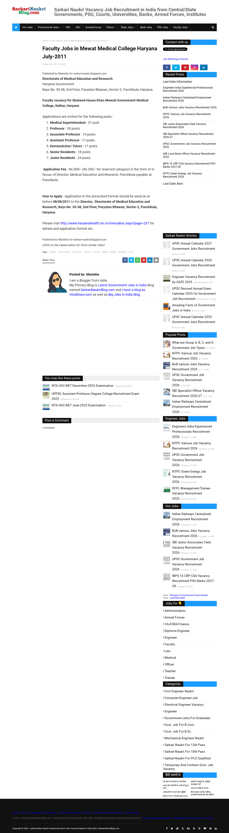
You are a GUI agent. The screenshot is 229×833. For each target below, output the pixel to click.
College (52, 252)
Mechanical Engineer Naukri (184, 738)
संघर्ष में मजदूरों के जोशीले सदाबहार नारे (200, 783)
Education (77, 252)
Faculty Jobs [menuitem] (180, 27)
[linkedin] (204, 67)
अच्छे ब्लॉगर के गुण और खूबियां (174, 792)
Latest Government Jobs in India (122, 285)
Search (87, 812)
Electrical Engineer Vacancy (184, 705)
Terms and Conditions (70, 812)
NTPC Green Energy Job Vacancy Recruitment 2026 (182, 175)
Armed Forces (175, 617)
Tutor (52, 41)
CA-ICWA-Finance (177, 624)
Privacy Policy (50, 812)
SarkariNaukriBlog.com (98, 290)
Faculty (87, 252)
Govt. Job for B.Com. (180, 725)
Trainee (170, 678)
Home (45, 41)
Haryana (96, 252)
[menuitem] (16, 27)
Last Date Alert (177, 598)
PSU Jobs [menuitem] (162, 27)
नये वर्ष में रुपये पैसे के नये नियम (174, 781)
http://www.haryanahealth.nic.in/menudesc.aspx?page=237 (105, 223)
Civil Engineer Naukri (179, 691)
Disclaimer (36, 812)
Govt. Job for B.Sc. (178, 731)
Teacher (170, 671)
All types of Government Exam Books (189, 595)
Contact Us (98, 812)
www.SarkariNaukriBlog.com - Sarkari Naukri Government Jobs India (177, 818)
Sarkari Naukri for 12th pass (185, 745)
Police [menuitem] (109, 27)
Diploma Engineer (177, 631)
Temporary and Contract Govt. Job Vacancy (188, 767)
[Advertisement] (26, 91)
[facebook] (166, 67)
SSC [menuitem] (78, 27)
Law (167, 651)
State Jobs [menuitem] (127, 27)
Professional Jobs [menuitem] (48, 27)
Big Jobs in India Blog (124, 294)
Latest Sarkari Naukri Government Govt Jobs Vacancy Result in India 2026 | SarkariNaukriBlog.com (74, 828)
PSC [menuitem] (68, 27)
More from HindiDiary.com (175, 796)
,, (163, 248)
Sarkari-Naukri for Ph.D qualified (188, 758)
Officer (169, 664)
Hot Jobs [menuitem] (27, 27)
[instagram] (194, 67)
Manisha (49, 64)
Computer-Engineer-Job (181, 698)
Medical (113, 252)
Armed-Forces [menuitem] (93, 27)
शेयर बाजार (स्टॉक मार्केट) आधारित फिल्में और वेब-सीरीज (202, 793)
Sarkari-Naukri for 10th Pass (185, 752)
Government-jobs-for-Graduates (187, 718)
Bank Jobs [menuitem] (146, 27)
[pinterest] (185, 67)
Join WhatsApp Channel (175, 59)
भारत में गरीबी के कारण (199, 788)
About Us (24, 812)
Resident (122, 252)
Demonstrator (64, 252)
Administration (175, 611)
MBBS (105, 252)
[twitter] (176, 67)
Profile (118, 812)
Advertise (109, 812)
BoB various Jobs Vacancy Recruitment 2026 (190, 107)
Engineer (171, 637)
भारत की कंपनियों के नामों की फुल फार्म (176, 786)
